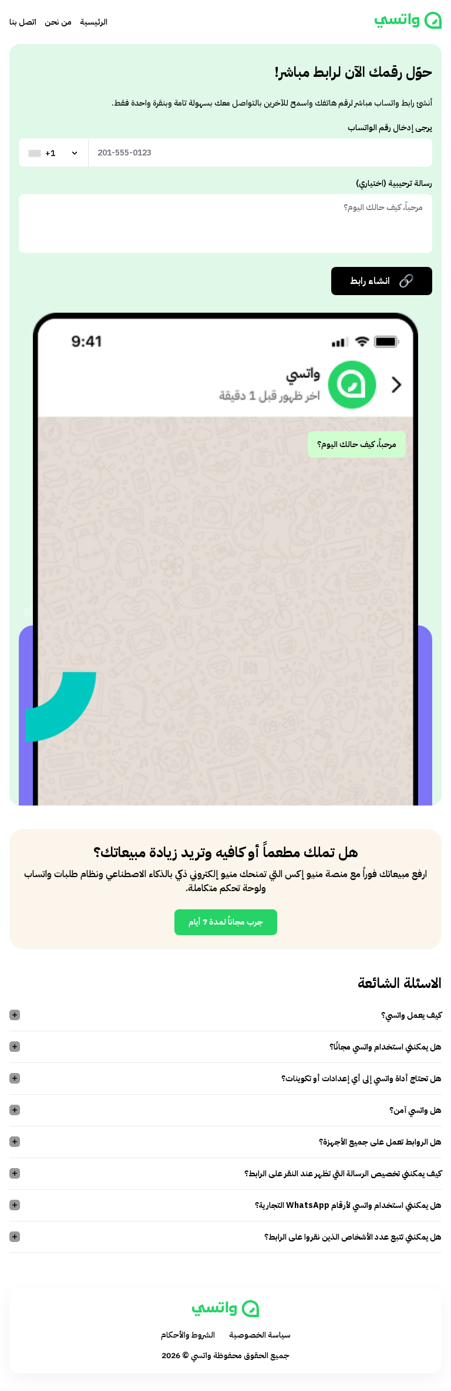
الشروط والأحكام (188, 1335)
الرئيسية (93, 22)
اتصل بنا (22, 22)
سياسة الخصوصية (260, 1335)
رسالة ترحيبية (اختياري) (394, 183)
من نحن (58, 22)
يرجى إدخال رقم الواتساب (390, 127)
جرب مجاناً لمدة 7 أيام (226, 922)
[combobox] (54, 153)
